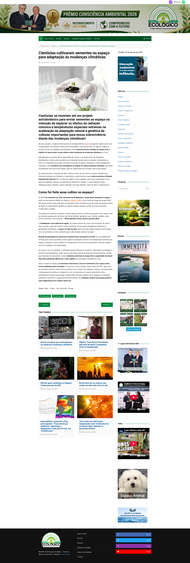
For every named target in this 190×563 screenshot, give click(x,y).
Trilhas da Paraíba (124, 166)
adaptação (45, 296)
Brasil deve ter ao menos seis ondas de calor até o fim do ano (93, 384)
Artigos (120, 97)
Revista (58, 39)
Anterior (45, 305)
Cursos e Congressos (125, 111)
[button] (126, 305)
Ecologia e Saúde (124, 124)
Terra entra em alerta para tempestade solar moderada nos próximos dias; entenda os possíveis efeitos (94, 425)
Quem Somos (49, 39)
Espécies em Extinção (125, 134)
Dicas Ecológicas (124, 120)
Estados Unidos (76, 200)
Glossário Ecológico (84, 548)
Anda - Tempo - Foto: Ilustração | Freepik (58, 288)
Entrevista (121, 129)
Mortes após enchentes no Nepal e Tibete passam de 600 (56, 384)
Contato (97, 39)
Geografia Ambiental (125, 143)
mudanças (71, 296)
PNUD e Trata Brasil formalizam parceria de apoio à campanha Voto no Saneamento (93, 344)
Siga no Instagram (133, 329)
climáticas (58, 296)
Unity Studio (65, 554)
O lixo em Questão (124, 157)
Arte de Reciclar (123, 101)
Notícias (121, 152)
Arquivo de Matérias (84, 552)
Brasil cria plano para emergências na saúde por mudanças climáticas (56, 343)
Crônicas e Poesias (124, 106)
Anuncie (66, 39)
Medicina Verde (123, 148)
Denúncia (121, 115)
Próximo (106, 305)
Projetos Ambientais (125, 161)
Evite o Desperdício (124, 138)
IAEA (87, 144)
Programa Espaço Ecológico (82, 39)
